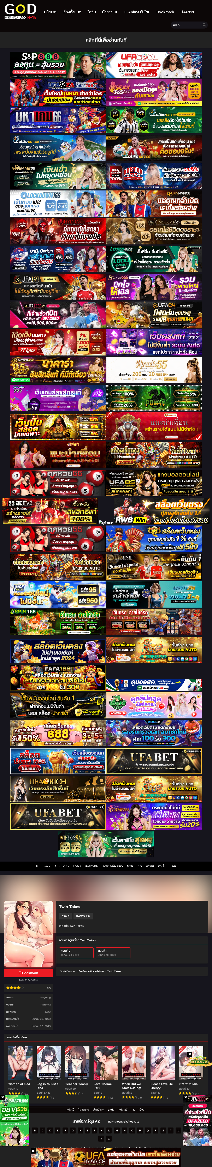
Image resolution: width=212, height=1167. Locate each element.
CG (139, 866)
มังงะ (142, 1110)
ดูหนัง (111, 1110)
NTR (130, 866)
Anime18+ (61, 866)
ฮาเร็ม (162, 866)
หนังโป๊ (70, 1110)
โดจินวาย (83, 1110)
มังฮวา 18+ (83, 915)
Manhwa (46, 1005)
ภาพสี (150, 866)
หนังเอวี (123, 1110)
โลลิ (173, 866)
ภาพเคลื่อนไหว (113, 866)
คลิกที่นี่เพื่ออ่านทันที (106, 39)
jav (133, 1110)
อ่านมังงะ (98, 1110)
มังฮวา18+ (92, 866)
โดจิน (77, 866)
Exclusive (43, 866)
